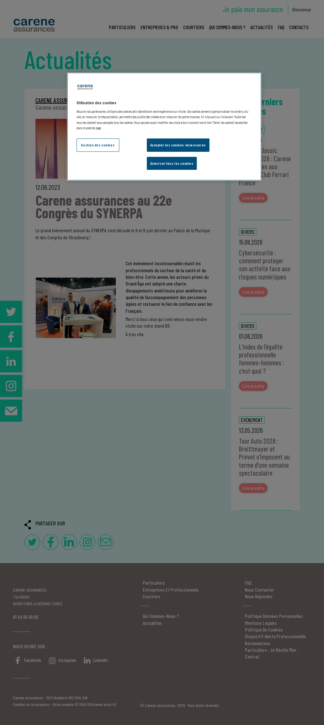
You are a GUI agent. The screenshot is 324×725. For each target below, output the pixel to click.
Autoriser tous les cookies (172, 163)
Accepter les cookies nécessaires (178, 145)
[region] (164, 127)
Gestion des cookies (98, 145)
